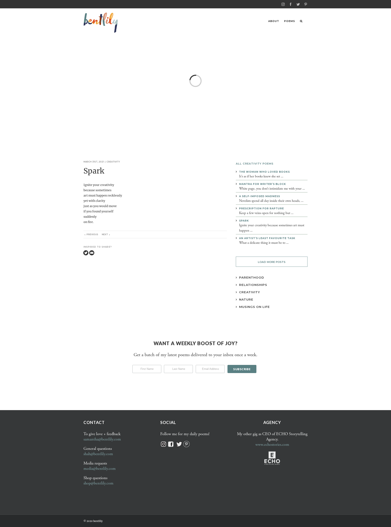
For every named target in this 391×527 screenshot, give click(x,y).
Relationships (253, 285)
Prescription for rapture (261, 208)
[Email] (91, 252)
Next (105, 234)
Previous (92, 234)
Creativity (113, 161)
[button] (301, 21)
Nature (246, 299)
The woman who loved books (264, 171)
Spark (244, 220)
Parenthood (251, 277)
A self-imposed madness (259, 196)
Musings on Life (254, 307)
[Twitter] (85, 252)
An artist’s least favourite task (267, 238)
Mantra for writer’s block (262, 184)
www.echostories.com (272, 444)
